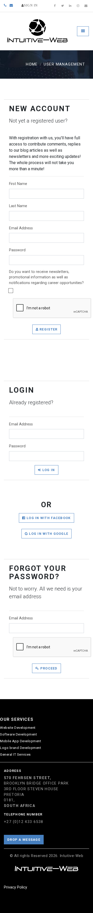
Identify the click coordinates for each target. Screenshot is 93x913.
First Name (18, 184)
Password (17, 250)
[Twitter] (62, 6)
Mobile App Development (20, 741)
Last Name (18, 206)
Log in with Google (48, 534)
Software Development (18, 734)
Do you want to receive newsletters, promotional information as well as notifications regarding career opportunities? (46, 277)
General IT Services (15, 754)
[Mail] (85, 6)
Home (32, 64)
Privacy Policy (15, 887)
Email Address (21, 228)
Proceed (48, 668)
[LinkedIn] (70, 6)
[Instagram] (78, 6)
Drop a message (23, 840)
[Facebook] (54, 6)
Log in (48, 470)
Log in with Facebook (48, 518)
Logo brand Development (20, 748)
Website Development (18, 728)
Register (48, 329)
